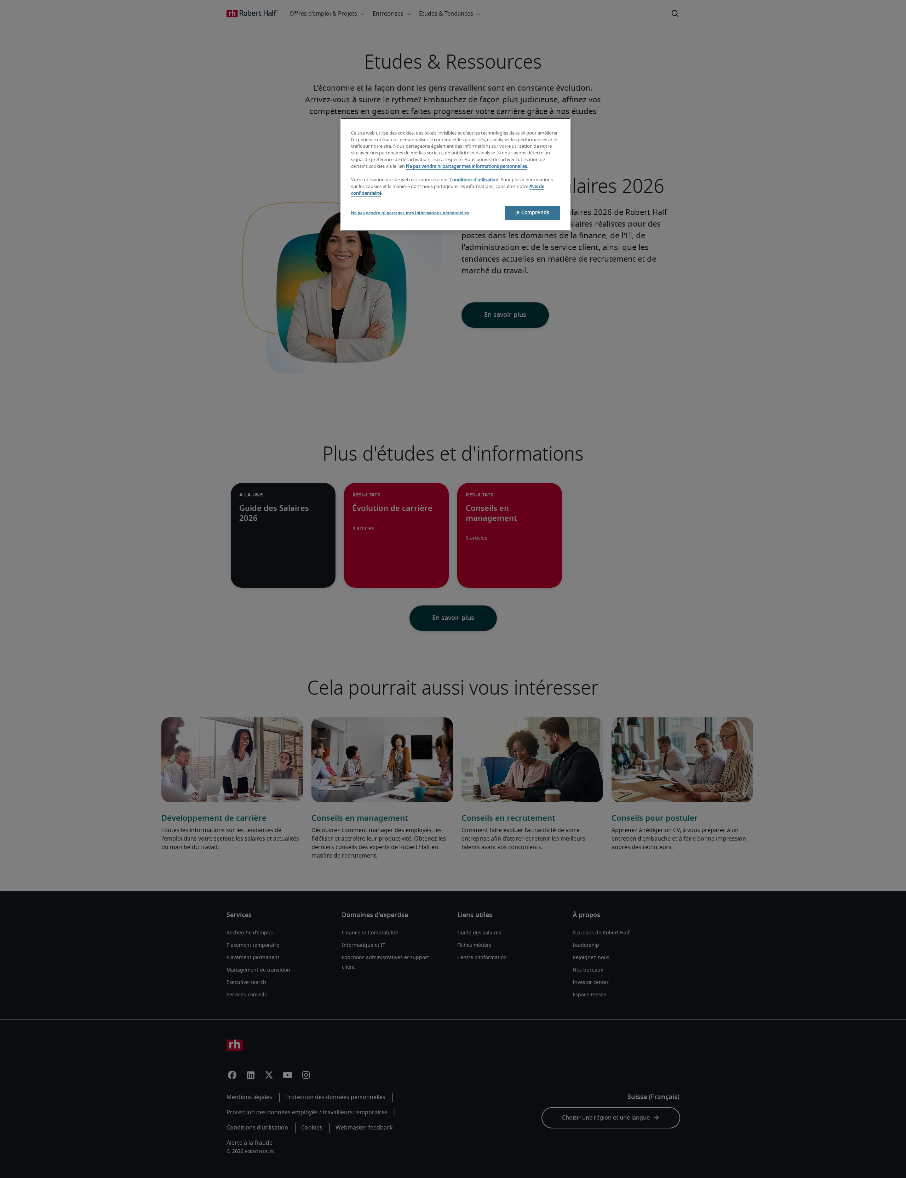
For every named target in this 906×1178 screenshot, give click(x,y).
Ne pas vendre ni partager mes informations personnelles (466, 166)
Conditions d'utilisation (473, 180)
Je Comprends (532, 212)
